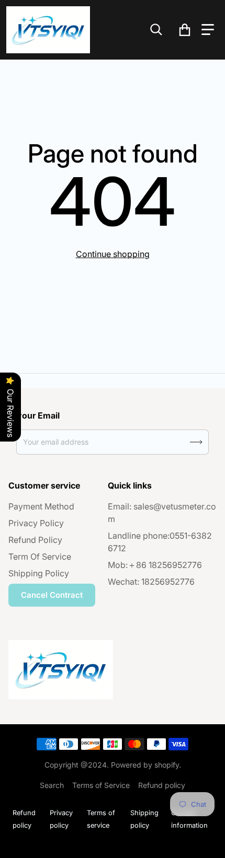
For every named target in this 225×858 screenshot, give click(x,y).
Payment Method (41, 506)
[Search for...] (156, 30)
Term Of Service (39, 556)
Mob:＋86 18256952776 (155, 565)
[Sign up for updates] (196, 442)
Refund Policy (35, 540)
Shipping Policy (38, 573)
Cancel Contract (52, 595)
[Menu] (208, 29)
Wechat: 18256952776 (151, 581)
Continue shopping (113, 254)
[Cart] (185, 30)
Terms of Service (101, 785)
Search (52, 785)
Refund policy (161, 785)
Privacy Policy (36, 523)
